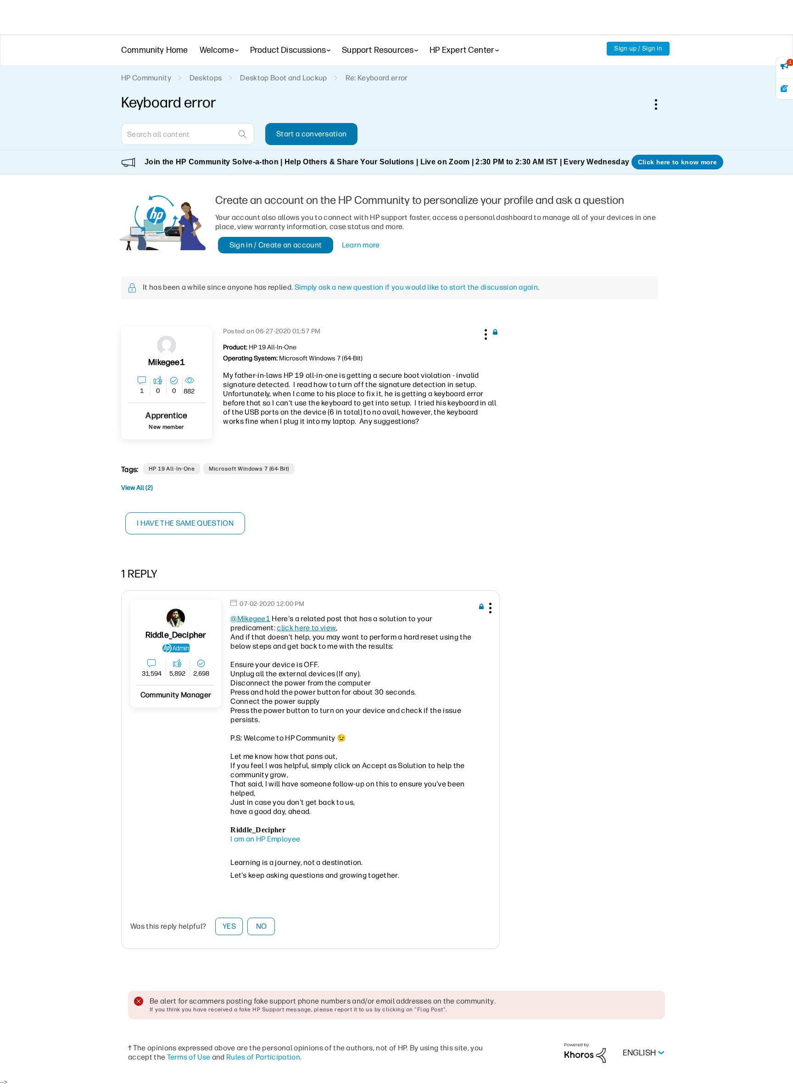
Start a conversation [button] (311, 133)
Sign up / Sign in (638, 48)
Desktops (206, 77)
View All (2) (137, 488)
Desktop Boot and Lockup (283, 77)
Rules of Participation (263, 1057)
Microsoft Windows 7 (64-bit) (249, 468)
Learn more (361, 245)
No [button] (261, 926)
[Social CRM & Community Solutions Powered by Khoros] (585, 1052)
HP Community (146, 77)
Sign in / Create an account (275, 245)
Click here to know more (677, 162)
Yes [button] (229, 926)
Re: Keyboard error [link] (377, 77)
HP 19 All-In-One (172, 468)
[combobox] (187, 134)
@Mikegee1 (250, 618)
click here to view (306, 627)
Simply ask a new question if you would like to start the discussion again (416, 287)
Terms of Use (189, 1057)
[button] (484, 332)
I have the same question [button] (185, 523)
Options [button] (661, 104)
